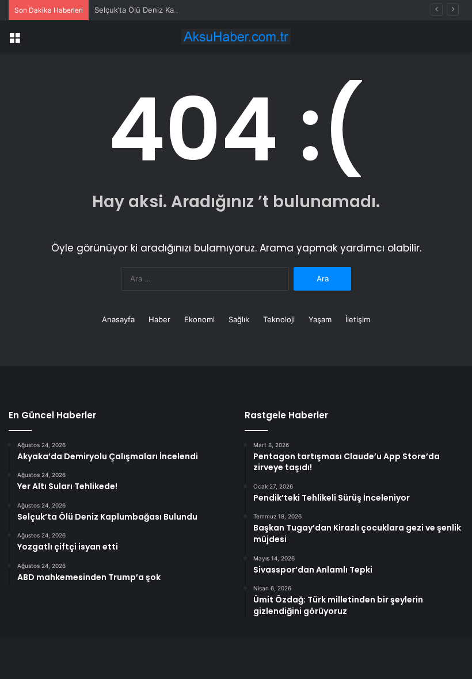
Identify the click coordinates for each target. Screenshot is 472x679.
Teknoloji (279, 319)
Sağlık (239, 319)
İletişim (357, 319)
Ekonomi (199, 319)
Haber (159, 319)
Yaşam (320, 319)
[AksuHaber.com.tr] (236, 36)
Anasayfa (118, 319)
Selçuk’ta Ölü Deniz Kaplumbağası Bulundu (170, 9)
